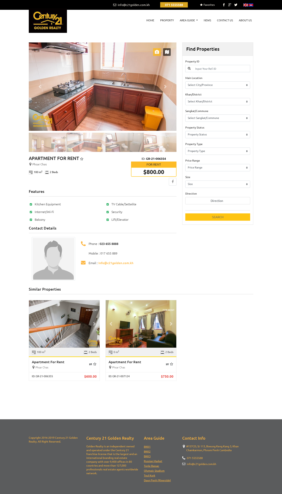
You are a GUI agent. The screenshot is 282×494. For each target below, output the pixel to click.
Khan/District (193, 94)
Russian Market (153, 461)
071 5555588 (174, 5)
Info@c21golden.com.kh (115, 263)
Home (151, 20)
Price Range (192, 160)
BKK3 (147, 456)
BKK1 (147, 446)
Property (167, 20)
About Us (245, 20)
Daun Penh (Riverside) (157, 480)
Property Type (194, 144)
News (207, 20)
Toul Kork (149, 475)
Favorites (209, 4)
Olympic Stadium (154, 470)
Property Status (194, 127)
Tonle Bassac (151, 465)
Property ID (192, 61)
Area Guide (187, 20)
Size (187, 177)
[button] (40, 86)
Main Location (193, 78)
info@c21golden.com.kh (133, 5)
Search (217, 217)
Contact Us (225, 20)
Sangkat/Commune (196, 111)
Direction (191, 193)
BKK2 (147, 451)
